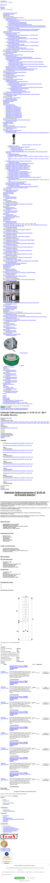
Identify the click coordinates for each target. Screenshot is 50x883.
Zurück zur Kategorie (5, 789)
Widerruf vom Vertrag (7, 831)
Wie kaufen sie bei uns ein (8, 827)
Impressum (5, 821)
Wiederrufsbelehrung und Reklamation (11, 829)
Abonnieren (15, 796)
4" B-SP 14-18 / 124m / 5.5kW (19, 423)
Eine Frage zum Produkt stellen (7, 435)
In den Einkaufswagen (8, 448)
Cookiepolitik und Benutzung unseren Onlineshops (13, 819)
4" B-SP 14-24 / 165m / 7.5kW (6, 420)
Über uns (5, 816)
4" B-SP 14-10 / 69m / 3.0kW (30, 421)
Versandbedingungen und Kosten (10, 830)
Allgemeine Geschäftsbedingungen (10, 828)
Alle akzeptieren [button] (20, 878)
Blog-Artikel (5, 820)
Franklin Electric (4, 426)
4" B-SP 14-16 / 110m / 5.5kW (7, 423)
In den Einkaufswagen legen (6, 433)
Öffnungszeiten (6, 804)
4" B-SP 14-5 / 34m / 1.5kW (6, 421)
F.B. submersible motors (5, 427)
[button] (25, 880)
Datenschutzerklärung (7, 818)
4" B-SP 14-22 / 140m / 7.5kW (32, 423)
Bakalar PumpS (8, 418)
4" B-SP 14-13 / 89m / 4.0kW (43, 421)
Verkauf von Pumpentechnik (9, 811)
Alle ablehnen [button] (30, 878)
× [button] (48, 864)
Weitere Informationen (27, 869)
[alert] (25, 873)
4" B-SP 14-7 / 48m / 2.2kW (18, 421)
